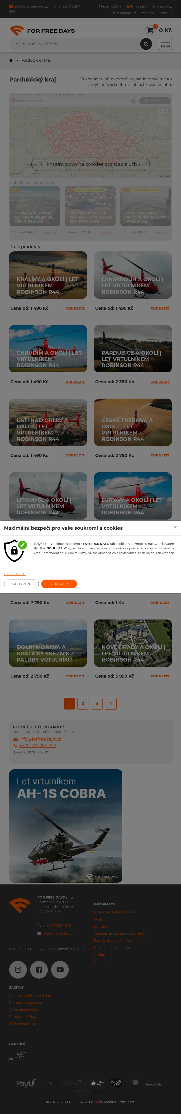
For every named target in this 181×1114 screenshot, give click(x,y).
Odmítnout (15, 574)
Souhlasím (59, 584)
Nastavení (21, 584)
